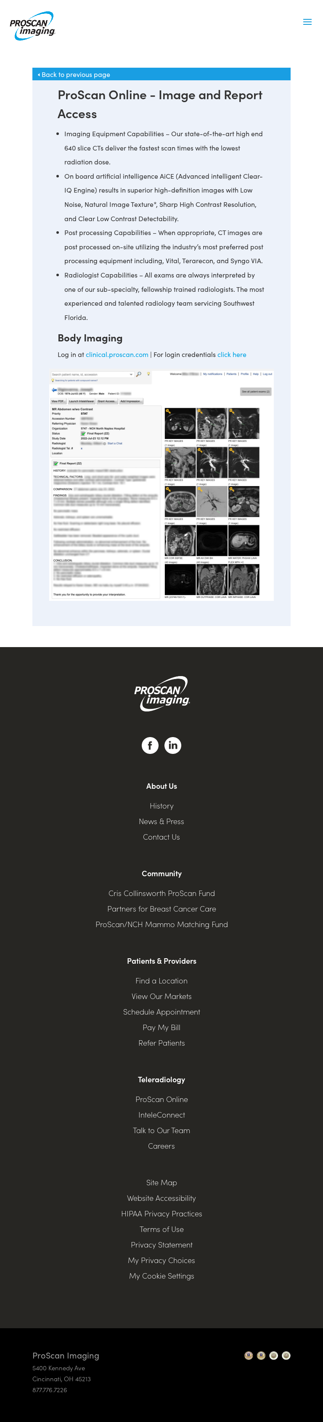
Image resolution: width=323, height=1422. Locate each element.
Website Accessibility (161, 1197)
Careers (161, 1145)
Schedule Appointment (161, 1011)
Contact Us (161, 836)
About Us (161, 785)
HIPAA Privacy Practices (161, 1213)
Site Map (161, 1182)
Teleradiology (161, 1079)
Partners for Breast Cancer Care (161, 908)
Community (162, 873)
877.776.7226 (49, 1389)
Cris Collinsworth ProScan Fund (162, 893)
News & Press (161, 821)
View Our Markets (162, 996)
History (162, 805)
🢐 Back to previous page (71, 74)
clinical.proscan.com (117, 354)
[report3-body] (161, 599)
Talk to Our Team (161, 1130)
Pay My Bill (161, 1027)
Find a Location (161, 980)
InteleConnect (161, 1114)
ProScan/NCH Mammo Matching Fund (161, 924)
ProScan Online (161, 1099)
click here (231, 354)
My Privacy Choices (161, 1260)
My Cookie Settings (161, 1275)
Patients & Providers (161, 960)
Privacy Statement (162, 1244)
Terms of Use (162, 1229)
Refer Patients (161, 1042)
